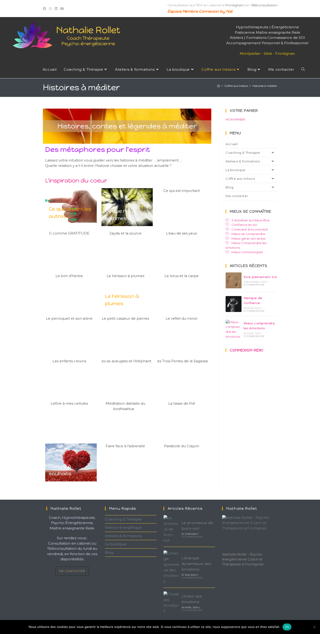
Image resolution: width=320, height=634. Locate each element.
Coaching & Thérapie (243, 152)
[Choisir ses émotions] (171, 602)
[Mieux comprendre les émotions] (234, 329)
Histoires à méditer (264, 86)
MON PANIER (235, 119)
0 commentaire (254, 284)
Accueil (232, 144)
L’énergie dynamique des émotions (196, 564)
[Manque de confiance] (234, 304)
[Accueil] (218, 86)
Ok (287, 627)
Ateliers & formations (243, 161)
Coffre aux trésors (240, 178)
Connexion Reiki (246, 350)
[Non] (314, 627)
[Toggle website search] (303, 69)
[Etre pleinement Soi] (234, 280)
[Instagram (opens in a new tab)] (50, 8)
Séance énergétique (123, 527)
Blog (229, 187)
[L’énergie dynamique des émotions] (171, 567)
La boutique (236, 170)
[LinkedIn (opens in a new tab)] (56, 8)
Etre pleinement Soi (260, 277)
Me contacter (237, 196)
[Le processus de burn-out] (171, 529)
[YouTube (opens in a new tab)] (62, 8)
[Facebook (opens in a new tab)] (45, 8)
